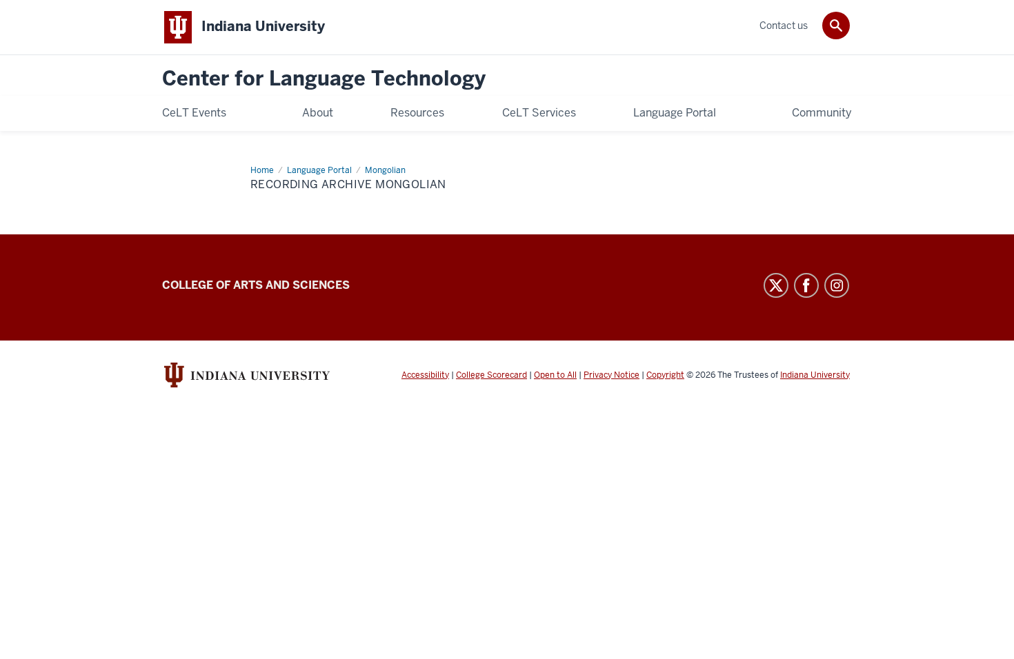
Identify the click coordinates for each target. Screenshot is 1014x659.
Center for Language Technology (324, 79)
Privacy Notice (611, 375)
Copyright (665, 375)
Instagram (836, 285)
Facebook (806, 285)
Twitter (776, 285)
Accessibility (425, 375)
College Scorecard (491, 375)
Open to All (555, 375)
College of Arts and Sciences (256, 285)
